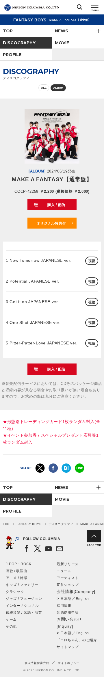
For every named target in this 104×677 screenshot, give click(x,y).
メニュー (95, 8)
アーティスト (68, 578)
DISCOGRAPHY (19, 42)
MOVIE (62, 42)
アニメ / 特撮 (16, 578)
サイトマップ (68, 647)
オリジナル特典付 (51, 223)
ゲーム (11, 619)
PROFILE (12, 54)
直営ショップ (68, 585)
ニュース (64, 571)
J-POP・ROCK (18, 564)
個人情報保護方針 (37, 663)
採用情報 (64, 606)
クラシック (15, 592)
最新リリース (68, 564)
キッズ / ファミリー (22, 585)
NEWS (61, 31)
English (82, 599)
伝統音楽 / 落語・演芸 (24, 613)
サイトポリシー (68, 663)
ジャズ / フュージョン (24, 599)
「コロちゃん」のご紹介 (77, 640)
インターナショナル (22, 606)
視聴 (91, 261)
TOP (8, 31)
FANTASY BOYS (29, 524)
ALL (44, 87)
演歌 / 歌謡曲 (16, 571)
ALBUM (58, 87)
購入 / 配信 (56, 205)
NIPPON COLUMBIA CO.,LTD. (31, 7)
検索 (80, 8)
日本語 (65, 599)
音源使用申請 (68, 613)
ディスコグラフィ (61, 524)
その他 (11, 626)
